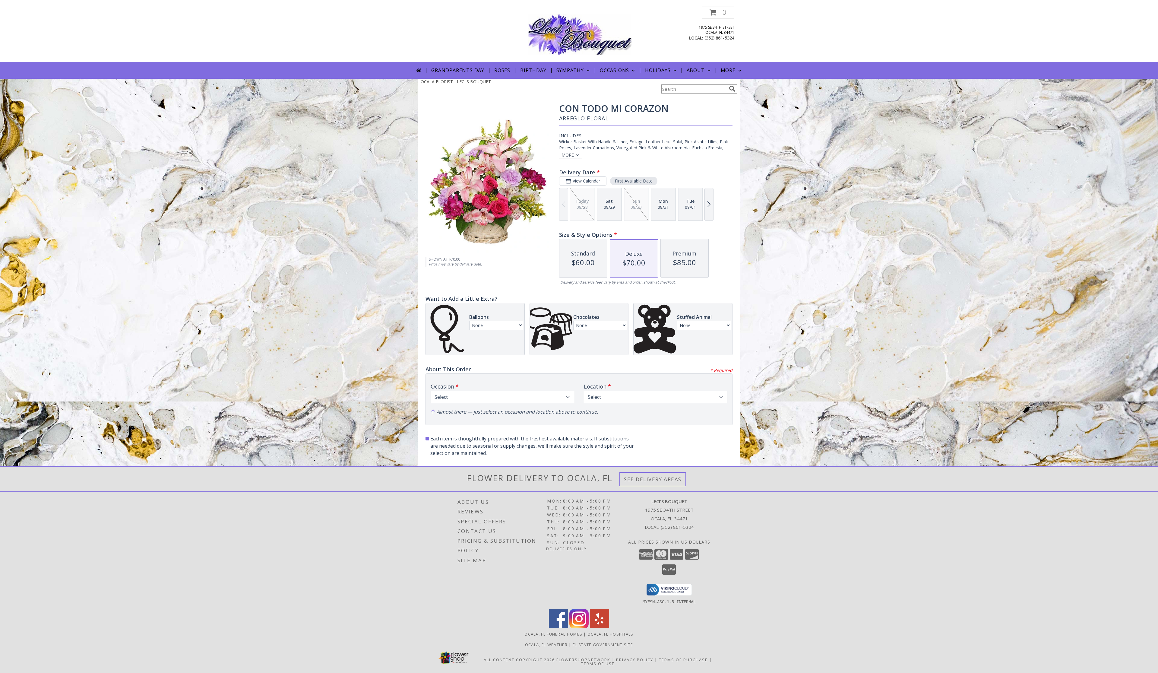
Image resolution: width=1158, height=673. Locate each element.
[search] (732, 88)
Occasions (614, 70)
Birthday (533, 70)
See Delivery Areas (653, 479)
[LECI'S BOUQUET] (579, 34)
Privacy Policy (634, 659)
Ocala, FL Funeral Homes (553, 634)
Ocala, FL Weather (546, 644)
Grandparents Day (457, 70)
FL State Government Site (603, 644)
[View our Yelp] (599, 627)
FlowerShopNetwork (583, 659)
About (696, 70)
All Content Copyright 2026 (519, 659)
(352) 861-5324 (719, 38)
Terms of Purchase (683, 659)
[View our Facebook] (558, 627)
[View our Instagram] (579, 627)
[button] (718, 12)
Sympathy (570, 70)
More (728, 70)
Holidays (657, 70)
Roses (502, 70)
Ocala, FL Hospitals (610, 634)
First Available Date (634, 181)
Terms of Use (598, 663)
